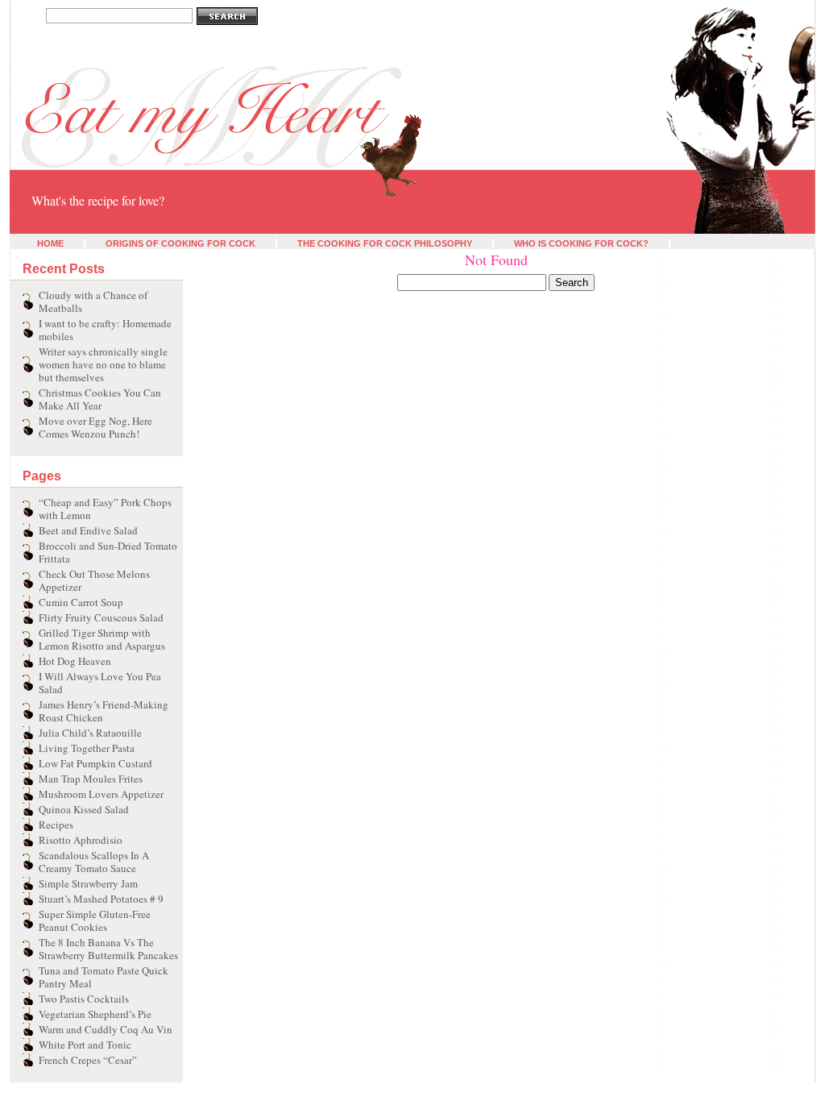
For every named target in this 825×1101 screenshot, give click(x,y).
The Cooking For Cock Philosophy (384, 243)
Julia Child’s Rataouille (90, 732)
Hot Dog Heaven (75, 661)
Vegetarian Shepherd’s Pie (95, 1014)
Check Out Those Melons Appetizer (94, 580)
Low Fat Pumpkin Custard (95, 763)
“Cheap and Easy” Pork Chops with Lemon (105, 508)
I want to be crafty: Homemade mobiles (105, 329)
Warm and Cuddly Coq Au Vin (105, 1029)
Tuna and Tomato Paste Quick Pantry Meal (103, 977)
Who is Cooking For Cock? (581, 243)
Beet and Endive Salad (88, 530)
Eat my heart (43, 175)
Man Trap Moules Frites (91, 778)
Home (50, 243)
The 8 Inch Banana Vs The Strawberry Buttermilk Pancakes (108, 948)
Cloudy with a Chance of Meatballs (93, 301)
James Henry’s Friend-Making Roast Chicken (103, 711)
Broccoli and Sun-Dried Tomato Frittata (108, 552)
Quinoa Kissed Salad (84, 809)
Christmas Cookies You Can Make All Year (100, 399)
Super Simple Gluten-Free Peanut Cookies (95, 920)
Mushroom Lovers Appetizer (101, 794)
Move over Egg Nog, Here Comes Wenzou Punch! (95, 427)
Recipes (56, 824)
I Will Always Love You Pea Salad (100, 682)
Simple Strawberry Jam (88, 883)
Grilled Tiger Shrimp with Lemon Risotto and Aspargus (102, 639)
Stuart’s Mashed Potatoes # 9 (101, 898)
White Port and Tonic (85, 1044)
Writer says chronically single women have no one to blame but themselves (103, 364)
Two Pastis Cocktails (84, 998)
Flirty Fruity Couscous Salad (101, 617)
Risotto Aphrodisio (80, 840)
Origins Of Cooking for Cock (180, 243)
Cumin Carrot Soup (81, 602)
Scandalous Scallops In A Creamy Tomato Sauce (94, 861)
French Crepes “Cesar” (88, 1060)
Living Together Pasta (87, 748)
